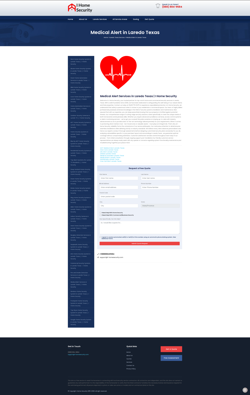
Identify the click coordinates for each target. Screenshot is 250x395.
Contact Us (130, 365)
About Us (83, 19)
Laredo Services (100, 19)
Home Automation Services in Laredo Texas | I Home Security (80, 108)
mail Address (104, 184)
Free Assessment (171, 358)
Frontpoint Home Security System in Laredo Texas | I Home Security (80, 303)
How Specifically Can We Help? (110, 219)
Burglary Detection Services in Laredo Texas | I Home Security (81, 237)
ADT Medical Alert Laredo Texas (112, 148)
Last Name (144, 174)
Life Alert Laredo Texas (108, 152)
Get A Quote (171, 349)
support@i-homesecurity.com (111, 257)
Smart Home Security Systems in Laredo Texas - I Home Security (81, 181)
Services (129, 362)
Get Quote (149, 19)
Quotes (129, 359)
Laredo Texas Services (117, 37)
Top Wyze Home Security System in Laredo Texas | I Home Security (80, 312)
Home (70, 19)
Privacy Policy (131, 369)
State (143, 202)
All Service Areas (120, 19)
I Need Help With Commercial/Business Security (118, 215)
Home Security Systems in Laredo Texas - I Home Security (79, 134)
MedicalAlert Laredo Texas (110, 157)
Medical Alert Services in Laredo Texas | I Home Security (79, 284)
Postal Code (104, 193)
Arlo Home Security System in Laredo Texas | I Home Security (80, 256)
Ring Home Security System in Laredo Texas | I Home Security (81, 199)
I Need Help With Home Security (112, 212)
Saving (136, 19)
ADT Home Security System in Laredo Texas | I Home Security (81, 124)
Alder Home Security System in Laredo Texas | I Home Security (81, 209)
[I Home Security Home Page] (80, 8)
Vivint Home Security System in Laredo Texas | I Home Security (81, 228)
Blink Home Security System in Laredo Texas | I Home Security (81, 89)
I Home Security (82, 391)
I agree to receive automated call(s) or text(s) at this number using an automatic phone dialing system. (139, 237)
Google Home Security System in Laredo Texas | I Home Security (81, 322)
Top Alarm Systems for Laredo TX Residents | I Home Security (81, 162)
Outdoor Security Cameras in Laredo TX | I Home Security (80, 116)
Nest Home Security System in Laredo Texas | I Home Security (81, 61)
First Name (103, 174)
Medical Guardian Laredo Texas (112, 155)
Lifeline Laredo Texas (108, 154)
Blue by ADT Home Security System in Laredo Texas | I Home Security (80, 143)
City (101, 202)
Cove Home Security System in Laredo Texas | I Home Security (81, 99)
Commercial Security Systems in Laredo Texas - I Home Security (80, 265)
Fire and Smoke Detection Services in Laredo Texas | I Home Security (80, 275)
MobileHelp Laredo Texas (109, 159)
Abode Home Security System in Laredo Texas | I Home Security (81, 70)
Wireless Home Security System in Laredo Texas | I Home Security (80, 293)
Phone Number (146, 184)
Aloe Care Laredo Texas (109, 150)
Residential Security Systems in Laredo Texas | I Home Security (81, 153)
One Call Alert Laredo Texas (110, 161)
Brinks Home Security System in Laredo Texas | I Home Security (80, 190)
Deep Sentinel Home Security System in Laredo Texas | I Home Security (80, 171)
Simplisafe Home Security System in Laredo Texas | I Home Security (80, 246)
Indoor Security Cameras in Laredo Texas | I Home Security (80, 218)
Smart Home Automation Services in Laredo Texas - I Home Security (80, 80)
